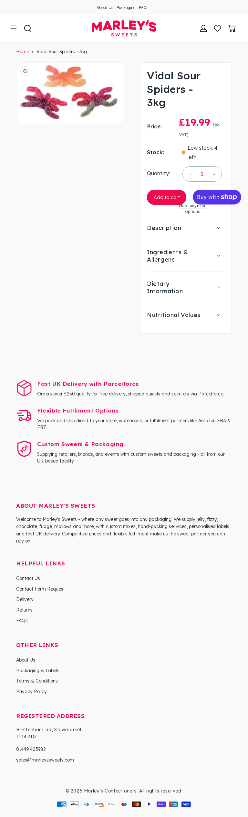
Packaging (126, 7)
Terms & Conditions (37, 681)
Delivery (25, 599)
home (22, 52)
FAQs (144, 7)
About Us (105, 7)
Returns (24, 610)
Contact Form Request (40, 589)
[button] (13, 28)
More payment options (193, 208)
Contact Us (28, 578)
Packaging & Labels (37, 670)
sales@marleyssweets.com (45, 760)
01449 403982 (31, 749)
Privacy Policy (31, 691)
